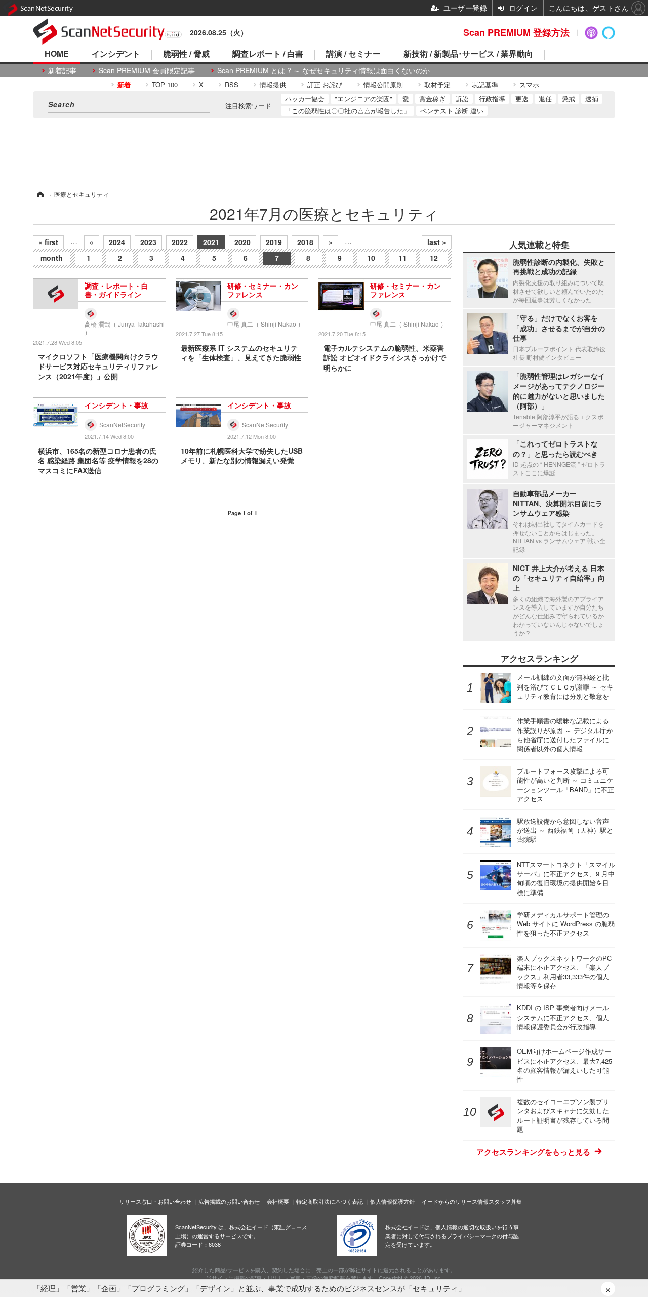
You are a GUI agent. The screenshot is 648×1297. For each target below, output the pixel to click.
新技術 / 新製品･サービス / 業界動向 (468, 54)
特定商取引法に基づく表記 (329, 1201)
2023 (148, 242)
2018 (305, 242)
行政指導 (492, 98)
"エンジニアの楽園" (363, 98)
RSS (231, 84)
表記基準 (485, 84)
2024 (117, 242)
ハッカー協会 (305, 98)
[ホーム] (39, 194)
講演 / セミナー (353, 54)
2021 (211, 242)
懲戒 (568, 98)
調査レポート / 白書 (267, 54)
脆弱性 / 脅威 (186, 54)
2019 (274, 242)
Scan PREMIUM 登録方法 (516, 32)
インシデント (116, 54)
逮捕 (591, 98)
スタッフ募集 (505, 1201)
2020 (242, 242)
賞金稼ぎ (432, 98)
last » (436, 242)
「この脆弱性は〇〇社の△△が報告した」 (347, 110)
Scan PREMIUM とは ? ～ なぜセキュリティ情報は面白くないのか (323, 70)
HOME (57, 54)
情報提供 (273, 84)
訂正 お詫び (324, 84)
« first (48, 242)
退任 (545, 98)
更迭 (522, 98)
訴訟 (462, 98)
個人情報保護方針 (392, 1201)
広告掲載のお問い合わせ (229, 1201)
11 (402, 258)
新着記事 (62, 70)
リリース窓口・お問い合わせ (155, 1201)
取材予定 (437, 84)
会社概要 (278, 1201)
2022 (180, 242)
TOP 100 (165, 84)
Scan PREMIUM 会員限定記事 (147, 70)
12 (434, 258)
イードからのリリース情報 (455, 1201)
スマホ (529, 84)
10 (371, 258)
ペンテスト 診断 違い (451, 110)
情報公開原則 (383, 84)
